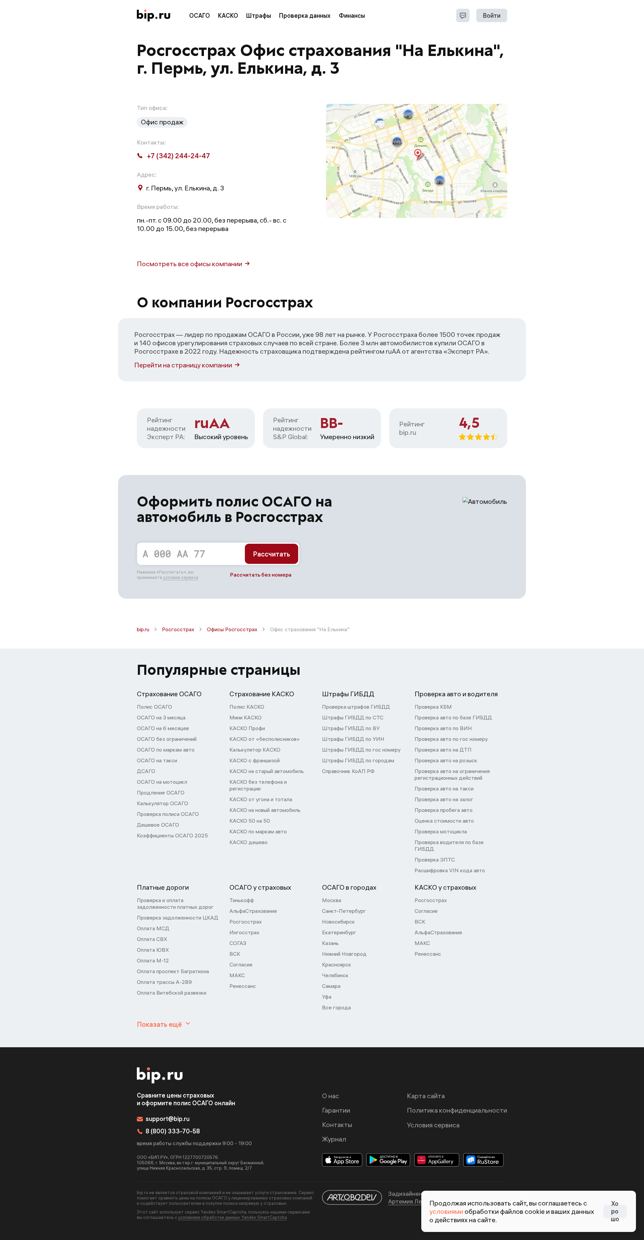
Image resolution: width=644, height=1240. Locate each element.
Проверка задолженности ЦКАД (177, 917)
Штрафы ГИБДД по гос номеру (361, 749)
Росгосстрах (178, 629)
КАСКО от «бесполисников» (264, 738)
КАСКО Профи (247, 728)
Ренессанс (242, 986)
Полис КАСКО (246, 706)
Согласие (241, 964)
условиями (446, 1211)
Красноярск (336, 964)
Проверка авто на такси (444, 788)
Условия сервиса (433, 1125)
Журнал (334, 1139)
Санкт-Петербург (344, 910)
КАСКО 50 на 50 (249, 820)
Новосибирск (338, 921)
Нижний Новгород (344, 953)
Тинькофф (241, 900)
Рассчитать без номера (260, 574)
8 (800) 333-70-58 (173, 1131)
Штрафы (258, 15)
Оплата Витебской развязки (171, 992)
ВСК (234, 953)
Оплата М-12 (153, 960)
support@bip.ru (168, 1119)
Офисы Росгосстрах (232, 629)
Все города (336, 1007)
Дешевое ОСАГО (158, 824)
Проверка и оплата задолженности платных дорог (175, 903)
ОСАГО (199, 15)
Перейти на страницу (183, 365)
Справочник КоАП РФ (348, 771)
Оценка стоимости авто (444, 820)
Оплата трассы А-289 (164, 982)
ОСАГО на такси (157, 760)
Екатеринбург (339, 932)
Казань (330, 943)
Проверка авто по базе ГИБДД (453, 717)
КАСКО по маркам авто (258, 831)
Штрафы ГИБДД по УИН (353, 738)
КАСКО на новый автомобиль (265, 810)
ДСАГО (146, 771)
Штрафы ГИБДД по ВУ (351, 728)
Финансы (352, 15)
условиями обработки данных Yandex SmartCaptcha (232, 1217)
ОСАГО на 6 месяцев (163, 728)
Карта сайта (426, 1095)
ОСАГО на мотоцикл (162, 781)
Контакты (337, 1124)
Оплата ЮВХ (153, 949)
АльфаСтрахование (253, 910)
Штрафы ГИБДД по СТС (352, 717)
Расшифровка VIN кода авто (450, 870)
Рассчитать (271, 554)
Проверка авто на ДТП (443, 749)
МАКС (237, 975)
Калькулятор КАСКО (254, 749)
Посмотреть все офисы (189, 263)
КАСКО (228, 15)
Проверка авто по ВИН (443, 728)
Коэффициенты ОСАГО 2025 (172, 835)
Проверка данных (305, 15)
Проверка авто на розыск (446, 760)
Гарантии (336, 1110)
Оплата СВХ (152, 939)
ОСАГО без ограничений (167, 738)
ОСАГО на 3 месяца (161, 717)
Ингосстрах (244, 932)
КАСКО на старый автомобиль (266, 771)
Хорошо (615, 1211)
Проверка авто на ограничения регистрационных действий (452, 774)
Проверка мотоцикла (441, 831)
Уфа (326, 996)
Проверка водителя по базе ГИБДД (449, 845)
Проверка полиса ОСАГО (168, 814)
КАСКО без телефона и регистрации (258, 785)
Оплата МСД (153, 928)
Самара (331, 986)
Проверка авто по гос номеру (451, 738)
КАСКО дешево (248, 842)
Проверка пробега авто (444, 810)
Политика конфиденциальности (457, 1110)
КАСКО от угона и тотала (260, 799)
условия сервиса (180, 577)
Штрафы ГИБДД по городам (358, 760)
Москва (331, 900)
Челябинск (335, 975)
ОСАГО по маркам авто (166, 749)
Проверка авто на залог (444, 799)
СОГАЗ (237, 943)
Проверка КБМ (433, 706)
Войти (491, 15)
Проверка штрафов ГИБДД (356, 706)
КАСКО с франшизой (254, 760)
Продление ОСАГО (160, 792)
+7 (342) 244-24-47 (178, 156)
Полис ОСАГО (154, 706)
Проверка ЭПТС (435, 859)
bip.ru (143, 629)
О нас (330, 1095)
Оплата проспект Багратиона (173, 971)
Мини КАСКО (245, 717)
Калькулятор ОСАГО (162, 803)
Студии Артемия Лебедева (420, 1197)
